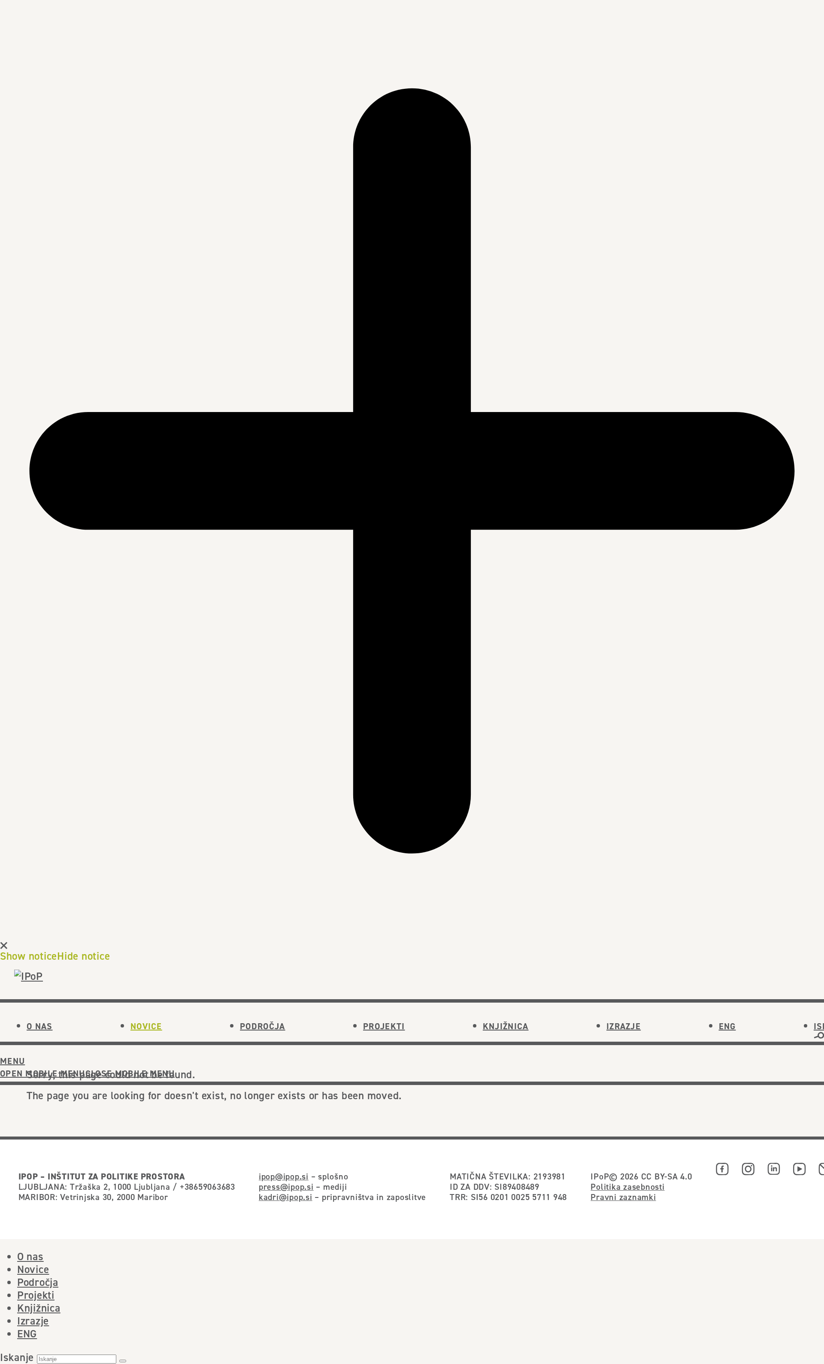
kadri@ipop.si (285, 1196)
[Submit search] (122, 1361)
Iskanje (17, 1357)
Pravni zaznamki (623, 1196)
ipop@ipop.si (284, 1176)
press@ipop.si (286, 1186)
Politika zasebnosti (627, 1186)
